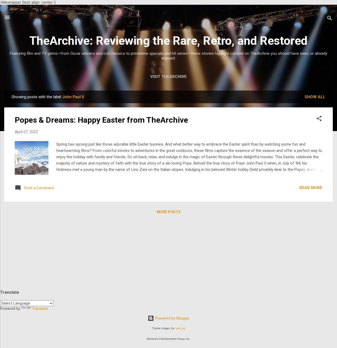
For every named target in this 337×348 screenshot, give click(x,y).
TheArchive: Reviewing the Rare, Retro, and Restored (168, 41)
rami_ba (180, 328)
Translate (40, 308)
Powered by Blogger (172, 318)
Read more (310, 187)
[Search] (329, 19)
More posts (169, 212)
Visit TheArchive (168, 76)
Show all (315, 97)
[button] (319, 119)
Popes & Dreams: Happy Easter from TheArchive (101, 120)
